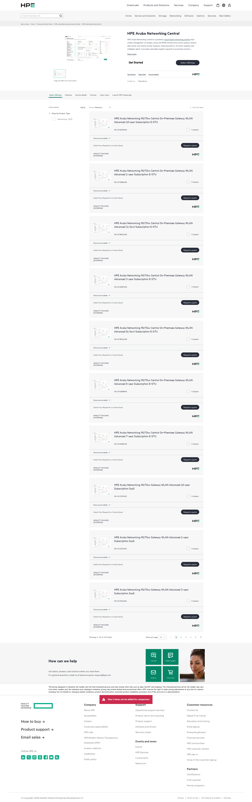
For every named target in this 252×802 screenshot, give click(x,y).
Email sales (31, 737)
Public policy (90, 759)
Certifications (193, 774)
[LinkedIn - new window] (23, 757)
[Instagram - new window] (34, 757)
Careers (88, 721)
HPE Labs (88, 732)
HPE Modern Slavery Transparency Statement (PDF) (101, 740)
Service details (154, 74)
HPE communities (195, 743)
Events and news (145, 741)
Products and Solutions (156, 5)
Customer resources (199, 704)
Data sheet (142, 74)
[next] (200, 637)
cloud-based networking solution (177, 39)
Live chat (153, 661)
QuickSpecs (131, 74)
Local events (141, 758)
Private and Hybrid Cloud (44, 24)
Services (178, 5)
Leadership (89, 753)
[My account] (229, 5)
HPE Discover (142, 752)
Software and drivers (145, 726)
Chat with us (142, 81)
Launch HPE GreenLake (122, 95)
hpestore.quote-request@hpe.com (95, 674)
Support (208, 5)
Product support (171, 661)
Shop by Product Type (61, 113)
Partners (192, 769)
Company (193, 5)
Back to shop (25, 24)
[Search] (60, 16)
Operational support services (149, 710)
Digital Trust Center (196, 715)
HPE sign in (192, 754)
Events (138, 746)
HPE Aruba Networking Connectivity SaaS (67, 24)
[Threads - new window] (40, 757)
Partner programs (195, 785)
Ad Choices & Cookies (210, 798)
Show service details (100, 138)
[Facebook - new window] (46, 757)
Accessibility (90, 715)
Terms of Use (192, 798)
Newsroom (140, 763)
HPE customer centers (198, 748)
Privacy (181, 798)
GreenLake (133, 5)
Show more (131, 54)
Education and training (198, 721)
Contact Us (192, 710)
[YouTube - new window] (51, 757)
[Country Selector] (223, 5)
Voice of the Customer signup (202, 760)
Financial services (195, 737)
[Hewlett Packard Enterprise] (28, 5)
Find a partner (194, 780)
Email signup (193, 726)
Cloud (33, 24)
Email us (153, 678)
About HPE (89, 710)
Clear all (82, 107)
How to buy (170, 678)
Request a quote (190, 145)
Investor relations (92, 748)
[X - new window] (29, 757)
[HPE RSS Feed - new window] (57, 757)
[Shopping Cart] (217, 5)
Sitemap (227, 798)
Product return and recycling (149, 715)
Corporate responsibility (96, 726)
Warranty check (143, 732)
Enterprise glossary (196, 732)
